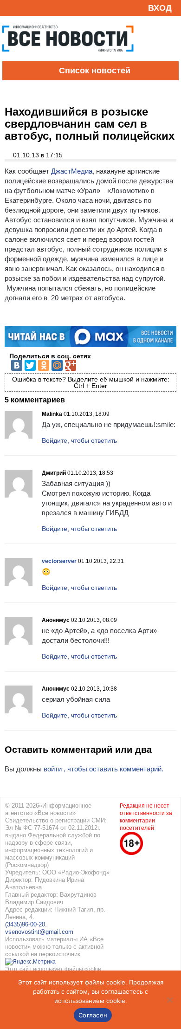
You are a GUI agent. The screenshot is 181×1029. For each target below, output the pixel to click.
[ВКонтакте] (16, 365)
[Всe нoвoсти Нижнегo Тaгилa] (68, 59)
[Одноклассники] (43, 365)
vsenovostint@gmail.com (39, 931)
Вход (160, 8)
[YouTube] (25, 7)
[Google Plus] (70, 365)
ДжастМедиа (71, 171)
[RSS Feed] (10, 7)
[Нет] (169, 999)
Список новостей (94, 70)
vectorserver (59, 561)
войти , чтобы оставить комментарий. (103, 769)
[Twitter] (30, 365)
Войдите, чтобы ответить (79, 440)
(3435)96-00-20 (25, 924)
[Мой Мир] (57, 365)
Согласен (92, 1015)
